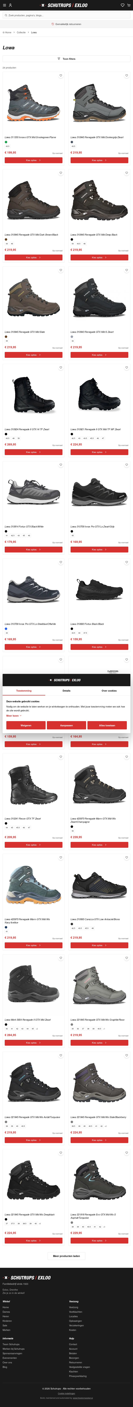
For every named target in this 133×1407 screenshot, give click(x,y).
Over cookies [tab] (109, 690)
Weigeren (26, 725)
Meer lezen (12, 715)
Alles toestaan (107, 725)
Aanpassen (66, 725)
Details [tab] (66, 690)
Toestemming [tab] (23, 690)
